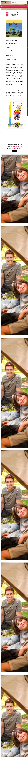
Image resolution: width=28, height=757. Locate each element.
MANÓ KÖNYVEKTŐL (12, 60)
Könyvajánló (19, 148)
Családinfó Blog (18, 146)
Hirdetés (14, 148)
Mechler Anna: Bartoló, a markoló (14, 14)
